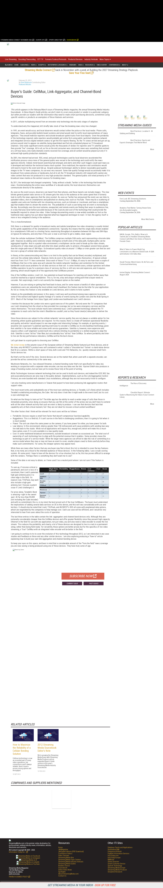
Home (16, 65)
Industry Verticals (91, 59)
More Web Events (147, 219)
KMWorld (111, 860)
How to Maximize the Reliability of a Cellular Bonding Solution (22, 749)
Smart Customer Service (116, 864)
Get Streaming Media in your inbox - (82, 885)
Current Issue (72, 583)
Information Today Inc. (17, 852)
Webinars (72, 65)
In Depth (41, 65)
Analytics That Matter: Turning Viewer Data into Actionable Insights (135, 209)
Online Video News (65, 870)
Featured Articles (25, 84)
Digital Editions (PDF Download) (71, 851)
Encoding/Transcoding (27, 59)
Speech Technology (115, 866)
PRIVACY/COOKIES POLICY (18, 877)
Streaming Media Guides (67, 864)
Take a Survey (102, 65)
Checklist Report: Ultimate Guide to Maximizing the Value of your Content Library (137, 394)
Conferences (114, 65)
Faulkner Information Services (118, 853)
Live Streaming (11, 59)
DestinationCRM (113, 849)
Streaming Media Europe (116, 868)
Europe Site (40, 40)
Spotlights (62, 872)
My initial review (18, 345)
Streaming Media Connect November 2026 (16, 40)
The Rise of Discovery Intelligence (133, 384)
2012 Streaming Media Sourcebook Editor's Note (47, 747)
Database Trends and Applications (120, 847)
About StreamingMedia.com (68, 874)
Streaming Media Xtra (66, 858)
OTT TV (40, 59)
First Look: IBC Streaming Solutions (133, 199)
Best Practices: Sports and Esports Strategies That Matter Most (135, 141)
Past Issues (93, 583)
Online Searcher (113, 862)
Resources (89, 65)
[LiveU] (61, 798)
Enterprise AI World (114, 851)
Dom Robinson (26, 82)
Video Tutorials (63, 856)
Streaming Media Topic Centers (69, 860)
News (33, 65)
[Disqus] (60, 624)
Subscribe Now (80, 576)
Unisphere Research (115, 872)
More (152, 149)
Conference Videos (65, 853)
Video (80, 65)
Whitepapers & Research (57, 65)
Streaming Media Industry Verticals (70, 862)
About (124, 65)
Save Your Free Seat (79, 72)
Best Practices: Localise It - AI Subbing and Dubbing (136, 132)
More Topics (104, 59)
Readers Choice (64, 866)
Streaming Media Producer (117, 870)
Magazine (63, 849)
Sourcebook (71, 40)
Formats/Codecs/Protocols (55, 59)
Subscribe (24, 65)
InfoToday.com (113, 856)
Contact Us (62, 876)
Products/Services (75, 59)
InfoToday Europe (114, 858)
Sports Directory (55, 40)
